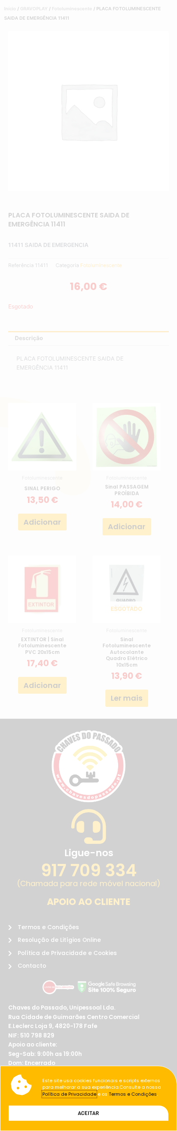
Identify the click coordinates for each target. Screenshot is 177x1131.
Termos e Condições (133, 1094)
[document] (88, 565)
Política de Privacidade (69, 1094)
